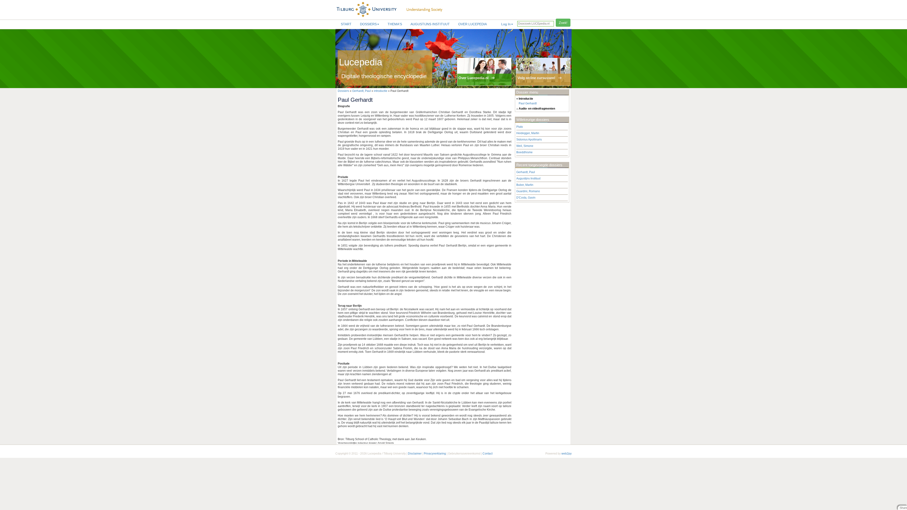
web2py (566, 453)
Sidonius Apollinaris (529, 139)
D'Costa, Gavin (525, 197)
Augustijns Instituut (430, 24)
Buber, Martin (524, 185)
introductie (380, 91)
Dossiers (368, 24)
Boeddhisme (524, 152)
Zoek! (563, 23)
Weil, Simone (524, 146)
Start (346, 24)
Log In (506, 24)
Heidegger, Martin (527, 133)
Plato (519, 126)
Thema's (395, 24)
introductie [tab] (526, 98)
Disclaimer (415, 453)
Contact (487, 453)
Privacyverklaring (435, 453)
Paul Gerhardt (528, 103)
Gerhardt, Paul (361, 91)
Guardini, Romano (528, 191)
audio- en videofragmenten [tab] (537, 108)
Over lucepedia (472, 24)
